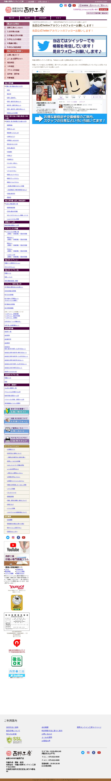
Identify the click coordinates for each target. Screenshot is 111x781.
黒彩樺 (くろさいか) (13, 133)
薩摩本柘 (9, 125)
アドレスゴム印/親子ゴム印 (12, 392)
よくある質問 (47, 737)
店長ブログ (10, 504)
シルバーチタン (11, 167)
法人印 (27, 18)
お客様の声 (19, 569)
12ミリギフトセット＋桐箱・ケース (17, 215)
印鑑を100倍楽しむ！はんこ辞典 (16, 485)
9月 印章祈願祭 (9, 308)
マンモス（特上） (12, 163)
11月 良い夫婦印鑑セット (12, 325)
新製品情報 (10, 496)
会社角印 (7, 343)
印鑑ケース (8, 273)
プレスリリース (11, 492)
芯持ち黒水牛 (11, 148)
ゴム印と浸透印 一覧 (11, 388)
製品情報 (8, 571)
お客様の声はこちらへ (13, 477)
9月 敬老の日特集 (10, 304)
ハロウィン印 (11, 254)
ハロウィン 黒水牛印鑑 (13, 316)
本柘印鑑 (16, 233)
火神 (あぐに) (11, 136)
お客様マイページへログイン (15, 481)
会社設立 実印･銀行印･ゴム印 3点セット (16, 356)
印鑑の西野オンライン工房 (14, 1)
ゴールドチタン (11, 171)
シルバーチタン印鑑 (13, 219)
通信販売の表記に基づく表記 (15, 523)
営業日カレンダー (12, 531)
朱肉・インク (8, 277)
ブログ (7, 569)
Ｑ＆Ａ (58, 18)
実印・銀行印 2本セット (14, 101)
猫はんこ (9, 243)
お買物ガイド (11, 449)
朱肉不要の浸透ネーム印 (12, 225)
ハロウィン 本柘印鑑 (12, 314)
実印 (8, 90)
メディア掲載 (11, 488)
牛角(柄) (9, 152)
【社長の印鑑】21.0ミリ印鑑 (15, 186)
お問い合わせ (42, 1)
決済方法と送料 (12, 727)
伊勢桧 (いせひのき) (13, 140)
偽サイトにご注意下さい (14, 527)
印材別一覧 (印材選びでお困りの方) (16, 121)
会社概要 (31, 1)
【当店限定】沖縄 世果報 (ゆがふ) (17, 190)
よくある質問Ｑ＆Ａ (13, 469)
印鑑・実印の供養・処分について (17, 500)
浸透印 (9, 233)
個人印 (11, 18)
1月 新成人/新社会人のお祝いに (14, 287)
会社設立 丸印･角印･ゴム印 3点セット (16, 364)
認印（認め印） (11, 97)
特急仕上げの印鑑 (12, 113)
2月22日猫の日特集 (10, 291)
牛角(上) (9, 155)
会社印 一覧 (8, 331)
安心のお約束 (11, 734)
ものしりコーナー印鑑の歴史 (15, 465)
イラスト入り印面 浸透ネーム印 (14, 399)
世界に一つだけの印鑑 (13, 461)
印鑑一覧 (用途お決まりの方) (14, 86)
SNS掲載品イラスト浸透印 (12, 403)
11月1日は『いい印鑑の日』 (13, 321)
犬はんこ (9, 249)
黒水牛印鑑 (23, 233)
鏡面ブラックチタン (13, 178)
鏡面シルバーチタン (13, 174)
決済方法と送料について (14, 453)
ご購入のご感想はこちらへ (15, 473)
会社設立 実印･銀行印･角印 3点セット (16, 352)
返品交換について (13, 731)
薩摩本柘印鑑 (11, 207)
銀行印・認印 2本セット (14, 105)
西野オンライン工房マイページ (89, 727)
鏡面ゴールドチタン (13, 182)
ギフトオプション (10, 267)
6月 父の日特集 (9, 294)
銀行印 (9, 94)
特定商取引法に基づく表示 (52, 731)
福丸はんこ (10, 237)
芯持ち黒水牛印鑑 (12, 211)
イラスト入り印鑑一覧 (12, 231)
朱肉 (6, 381)
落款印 (9, 197)
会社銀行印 (8, 339)
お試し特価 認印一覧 (12, 204)
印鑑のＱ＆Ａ (20, 573)
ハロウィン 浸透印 (11, 317)
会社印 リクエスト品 (11, 371)
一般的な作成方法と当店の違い (16, 457)
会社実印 (7, 335)
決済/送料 (43, 18)
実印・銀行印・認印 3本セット (16, 109)
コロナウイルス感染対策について (17, 512)
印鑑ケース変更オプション (12, 263)
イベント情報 (11, 508)
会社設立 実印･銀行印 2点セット (14, 360)
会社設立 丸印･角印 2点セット (13, 368)
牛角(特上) (10, 159)
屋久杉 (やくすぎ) (12, 144)
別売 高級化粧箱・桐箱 (11, 281)
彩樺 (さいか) (11, 129)
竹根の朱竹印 (11, 193)
